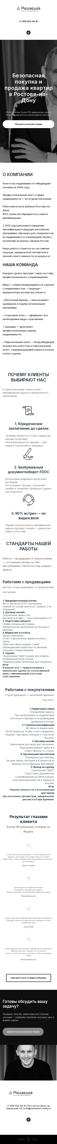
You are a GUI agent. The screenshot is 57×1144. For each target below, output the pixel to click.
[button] (28, 635)
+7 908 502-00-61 (28, 21)
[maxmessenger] (28, 33)
